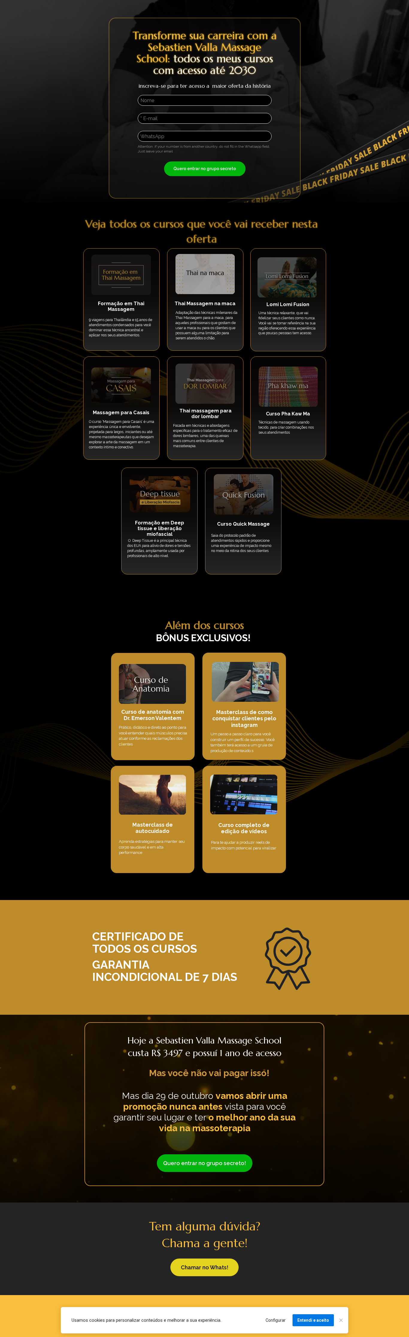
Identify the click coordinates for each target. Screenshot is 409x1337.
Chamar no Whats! (204, 1267)
